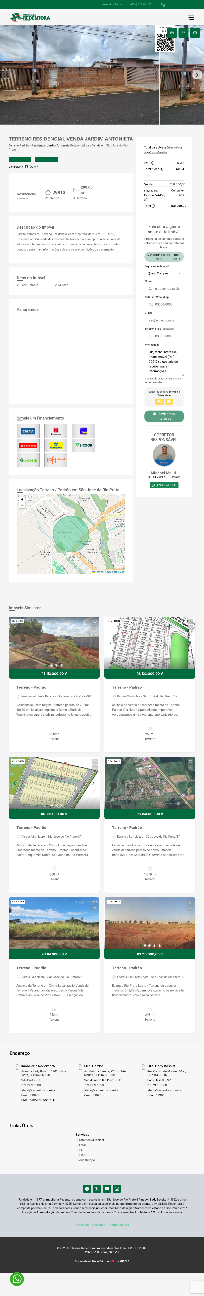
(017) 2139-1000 (141, 4)
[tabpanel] (102, 75)
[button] (163, 5)
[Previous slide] (7, 75)
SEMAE (82, 1145)
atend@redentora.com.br (38, 1090)
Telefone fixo (159, 328)
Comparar (48, 159)
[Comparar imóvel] (95, 627)
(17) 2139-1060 (157, 1085)
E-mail (149, 312)
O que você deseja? (157, 266)
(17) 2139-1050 (94, 1085)
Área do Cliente (112, 4)
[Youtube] (107, 1189)
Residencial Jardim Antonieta (51, 145)
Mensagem (152, 344)
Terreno (14, 145)
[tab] (172, 33)
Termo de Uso (119, 1224)
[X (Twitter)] (97, 1189)
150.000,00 (177, 184)
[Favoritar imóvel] (95, 621)
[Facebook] (87, 1189)
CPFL (80, 1150)
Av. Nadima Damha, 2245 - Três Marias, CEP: (105, 1073)
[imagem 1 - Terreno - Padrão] (54, 643)
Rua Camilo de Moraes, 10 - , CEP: (166, 1073)
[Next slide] (197, 75)
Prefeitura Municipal (90, 1140)
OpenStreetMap (115, 572)
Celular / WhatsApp (157, 297)
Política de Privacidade (90, 1224)
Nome (148, 281)
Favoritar (21, 159)
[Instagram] (117, 1189)
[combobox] (164, 273)
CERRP (81, 1155)
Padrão (24, 145)
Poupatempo (86, 1160)
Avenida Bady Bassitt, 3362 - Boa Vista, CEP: (43, 1073)
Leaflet (99, 572)
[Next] (93, 642)
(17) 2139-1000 (31, 1085)
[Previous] (15, 642)
